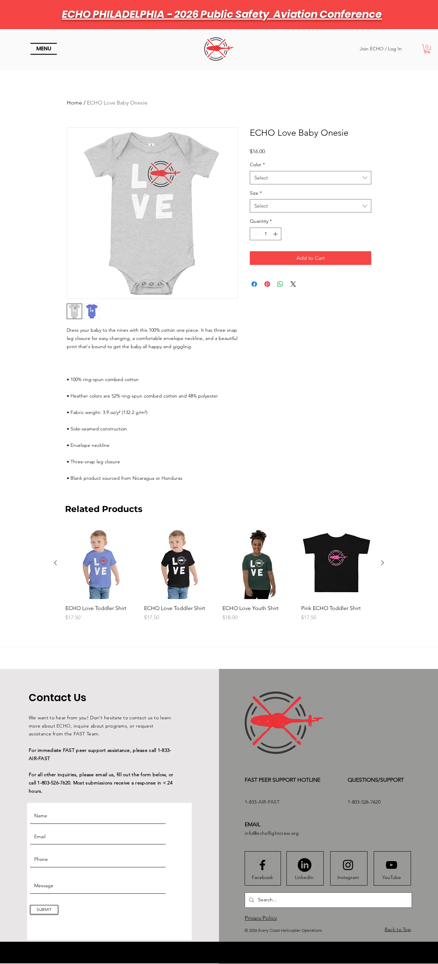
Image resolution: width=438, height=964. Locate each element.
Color (257, 164)
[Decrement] (255, 234)
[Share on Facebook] (254, 284)
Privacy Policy (261, 918)
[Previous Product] (55, 563)
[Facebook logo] (262, 865)
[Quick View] (101, 563)
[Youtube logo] (391, 865)
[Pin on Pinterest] (267, 284)
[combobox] (310, 177)
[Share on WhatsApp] (280, 284)
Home (74, 102)
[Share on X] (293, 284)
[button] (43, 49)
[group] (219, 582)
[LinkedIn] (304, 865)
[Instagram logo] (348, 865)
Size (256, 193)
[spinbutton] (265, 234)
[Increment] (276, 234)
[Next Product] (382, 563)
